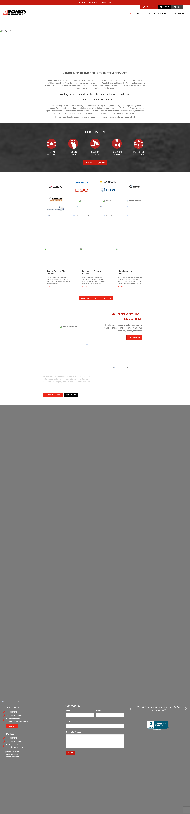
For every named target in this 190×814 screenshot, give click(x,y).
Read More (50, 287)
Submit (70, 753)
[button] (143, 13)
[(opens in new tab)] (82, 190)
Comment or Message (74, 732)
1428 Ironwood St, (13, 719)
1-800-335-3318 (20, 715)
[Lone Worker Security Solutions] (95, 258)
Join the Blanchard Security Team (95, 2)
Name (68, 710)
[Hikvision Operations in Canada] (130, 258)
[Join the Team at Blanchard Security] (59, 258)
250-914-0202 (11, 712)
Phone (99, 710)
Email (68, 721)
